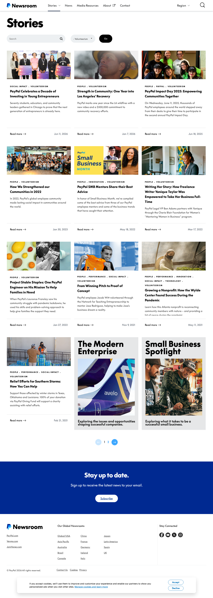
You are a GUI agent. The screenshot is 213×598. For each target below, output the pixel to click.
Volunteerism (39, 86)
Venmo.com (12, 541)
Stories (52, 5)
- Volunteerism (80, 39)
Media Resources (87, 5)
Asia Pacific (63, 541)
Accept (175, 582)
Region (181, 5)
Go (105, 38)
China (84, 536)
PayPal (160, 86)
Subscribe (106, 498)
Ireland (84, 552)
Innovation (96, 182)
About (107, 5)
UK (105, 552)
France (84, 541)
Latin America (111, 541)
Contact (125, 5)
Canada (62, 558)
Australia (62, 547)
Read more (16, 133)
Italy (83, 558)
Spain (107, 547)
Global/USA (64, 536)
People (81, 86)
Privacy (83, 570)
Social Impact (18, 86)
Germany (85, 547)
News (68, 5)
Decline (176, 588)
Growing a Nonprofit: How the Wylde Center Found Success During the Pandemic (173, 295)
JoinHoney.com (14, 546)
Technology (173, 281)
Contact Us (62, 570)
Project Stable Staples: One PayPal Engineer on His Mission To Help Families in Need (36, 287)
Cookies (74, 570)
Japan (107, 536)
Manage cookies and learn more (91, 586)
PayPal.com (12, 535)
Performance (97, 277)
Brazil (60, 552)
